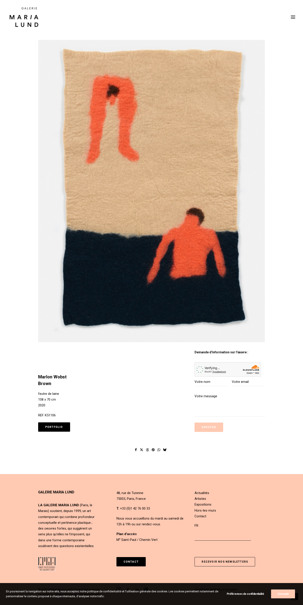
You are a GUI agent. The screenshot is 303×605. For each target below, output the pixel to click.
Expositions (203, 504)
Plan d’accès (126, 534)
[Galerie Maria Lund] (24, 17)
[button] (151, 191)
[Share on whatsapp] (159, 450)
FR (196, 526)
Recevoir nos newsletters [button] (225, 561)
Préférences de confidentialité (245, 593)
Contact (200, 516)
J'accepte (283, 593)
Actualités (202, 493)
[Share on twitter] (141, 450)
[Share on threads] (147, 450)
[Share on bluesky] (164, 450)
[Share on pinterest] (153, 450)
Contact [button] (131, 561)
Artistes (200, 499)
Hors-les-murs (205, 510)
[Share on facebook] (136, 450)
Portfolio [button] (54, 427)
